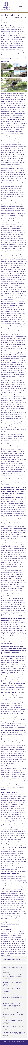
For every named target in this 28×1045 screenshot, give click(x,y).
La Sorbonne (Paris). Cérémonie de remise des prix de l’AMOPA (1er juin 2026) (13, 969)
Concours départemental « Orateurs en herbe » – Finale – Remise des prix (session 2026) (13, 976)
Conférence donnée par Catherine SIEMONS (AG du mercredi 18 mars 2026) (12, 997)
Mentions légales (15, 1042)
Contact (22, 1042)
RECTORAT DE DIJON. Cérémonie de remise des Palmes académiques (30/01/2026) (13, 990)
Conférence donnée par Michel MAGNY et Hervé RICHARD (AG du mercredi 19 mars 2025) (12, 1005)
